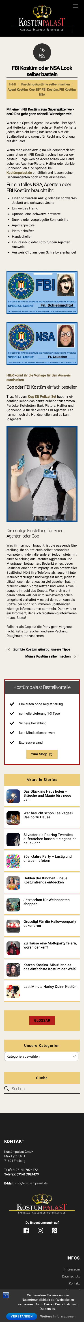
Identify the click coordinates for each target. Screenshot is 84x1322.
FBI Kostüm (67, 89)
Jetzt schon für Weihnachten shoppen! (47, 902)
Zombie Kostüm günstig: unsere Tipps (41, 649)
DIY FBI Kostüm (47, 89)
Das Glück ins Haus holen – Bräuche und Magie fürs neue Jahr (47, 795)
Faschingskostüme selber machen (45, 84)
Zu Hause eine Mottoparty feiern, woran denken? (50, 945)
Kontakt (74, 1283)
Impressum (72, 1269)
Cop (32, 89)
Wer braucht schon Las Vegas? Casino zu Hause (48, 815)
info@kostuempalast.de (31, 1183)
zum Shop (39, 754)
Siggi (12, 84)
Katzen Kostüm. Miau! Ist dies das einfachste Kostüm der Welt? (50, 967)
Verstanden (22, 1316)
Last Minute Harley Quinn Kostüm (51, 987)
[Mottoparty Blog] (42, 18)
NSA (42, 94)
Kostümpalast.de (19, 173)
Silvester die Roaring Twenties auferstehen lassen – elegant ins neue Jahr (50, 839)
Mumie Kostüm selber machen (48, 656)
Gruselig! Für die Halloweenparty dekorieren (50, 924)
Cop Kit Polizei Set (42, 396)
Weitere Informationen (58, 1316)
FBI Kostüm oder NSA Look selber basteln (42, 71)
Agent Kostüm (18, 89)
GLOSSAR (42, 1020)
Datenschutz (71, 1276)
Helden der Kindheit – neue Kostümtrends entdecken (45, 880)
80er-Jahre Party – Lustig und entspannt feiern (48, 859)
